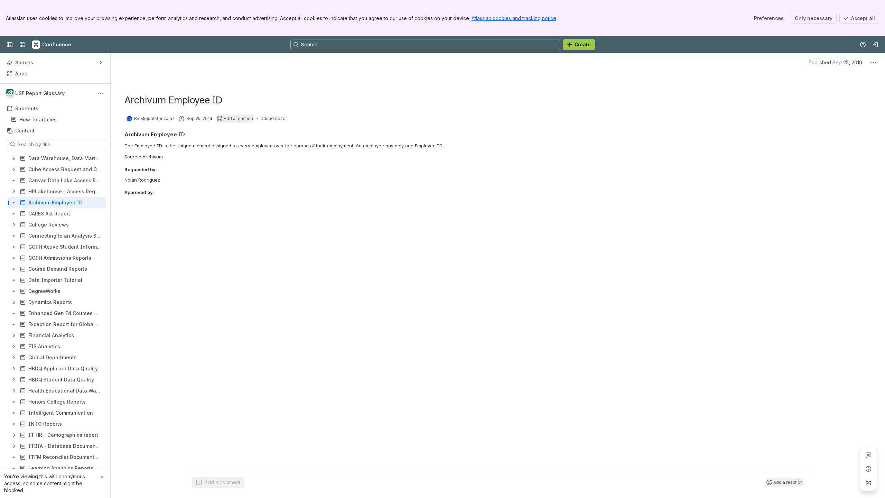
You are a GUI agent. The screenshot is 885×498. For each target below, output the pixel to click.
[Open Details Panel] (868, 468)
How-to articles (38, 119)
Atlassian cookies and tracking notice (514, 18)
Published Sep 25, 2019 (835, 62)
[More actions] (100, 93)
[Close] (102, 477)
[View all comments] (868, 455)
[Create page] (868, 482)
